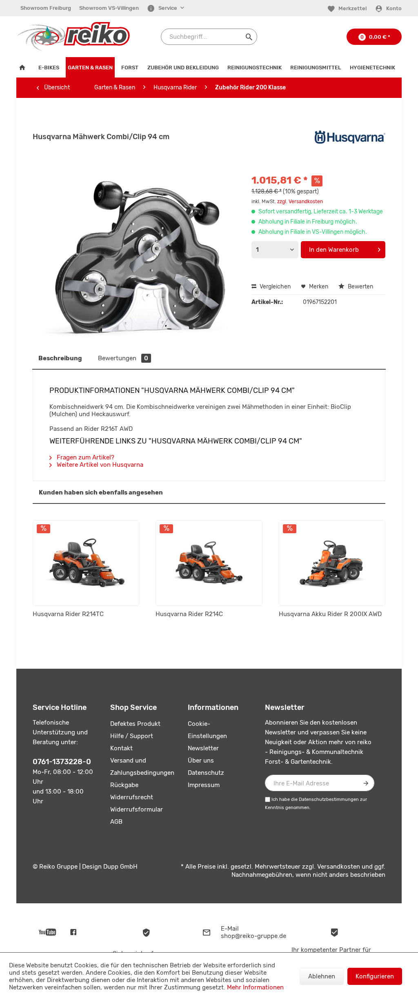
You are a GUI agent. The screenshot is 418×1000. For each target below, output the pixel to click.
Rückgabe (124, 785)
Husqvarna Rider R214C (189, 614)
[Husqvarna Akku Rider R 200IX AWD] (332, 563)
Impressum (204, 785)
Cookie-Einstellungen (207, 730)
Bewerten (360, 286)
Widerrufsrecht (131, 797)
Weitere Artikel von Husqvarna (99, 464)
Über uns (201, 760)
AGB (116, 821)
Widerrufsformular (136, 809)
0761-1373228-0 (62, 761)
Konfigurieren (375, 976)
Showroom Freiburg (45, 8)
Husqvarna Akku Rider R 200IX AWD (330, 614)
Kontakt (121, 748)
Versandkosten (338, 866)
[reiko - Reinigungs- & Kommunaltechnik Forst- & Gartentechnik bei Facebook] (73, 932)
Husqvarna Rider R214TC (68, 614)
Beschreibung (60, 358)
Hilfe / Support (131, 736)
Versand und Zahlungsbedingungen (142, 766)
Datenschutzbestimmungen (329, 799)
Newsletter (203, 748)
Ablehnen (321, 976)
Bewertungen (123, 358)
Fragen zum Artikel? (84, 457)
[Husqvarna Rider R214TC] (86, 563)
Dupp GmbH (120, 866)
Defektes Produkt (135, 723)
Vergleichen (274, 286)
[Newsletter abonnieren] (366, 782)
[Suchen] (249, 36)
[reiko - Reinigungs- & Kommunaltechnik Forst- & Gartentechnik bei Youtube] (47, 932)
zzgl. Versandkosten (300, 201)
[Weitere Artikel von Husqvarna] (350, 145)
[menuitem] (45, 8)
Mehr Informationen (255, 987)
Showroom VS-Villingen (109, 8)
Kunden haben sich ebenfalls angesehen (101, 492)
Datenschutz (206, 772)
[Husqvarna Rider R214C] (209, 563)
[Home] (24, 67)
